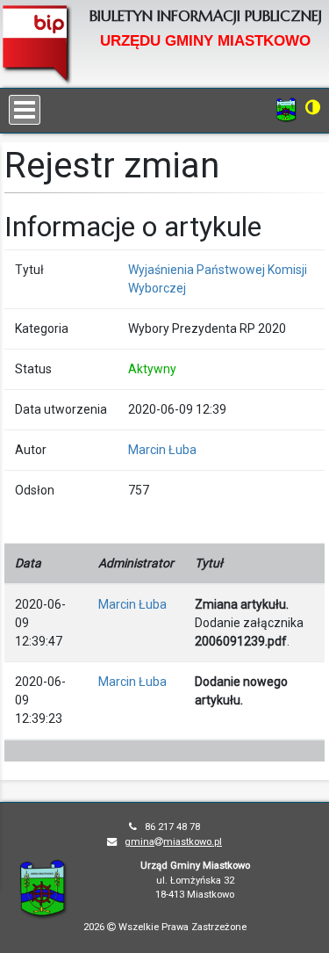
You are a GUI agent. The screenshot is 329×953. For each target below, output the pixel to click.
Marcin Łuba (162, 450)
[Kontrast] (312, 107)
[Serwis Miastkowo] (286, 109)
